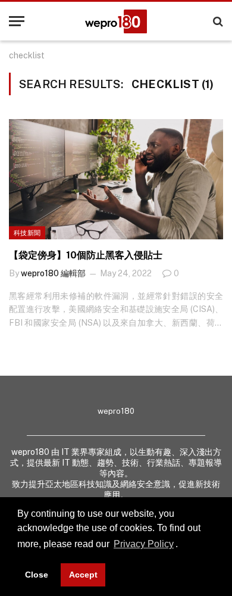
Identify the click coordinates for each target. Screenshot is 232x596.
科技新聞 (27, 232)
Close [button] (36, 574)
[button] (182, 545)
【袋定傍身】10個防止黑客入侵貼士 (85, 255)
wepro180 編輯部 (53, 273)
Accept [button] (83, 574)
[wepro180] (116, 21)
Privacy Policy (144, 544)
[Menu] (16, 21)
